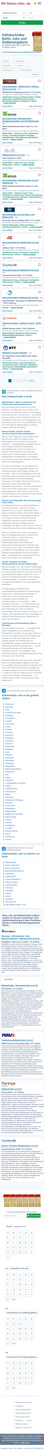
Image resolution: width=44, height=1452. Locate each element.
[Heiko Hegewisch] (9, 150)
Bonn (7, 752)
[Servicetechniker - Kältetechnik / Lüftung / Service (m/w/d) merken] (39, 81)
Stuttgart (9, 715)
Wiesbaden (10, 766)
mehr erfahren (7, 106)
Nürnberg (9, 738)
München (9, 707)
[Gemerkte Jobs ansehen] (35, 3)
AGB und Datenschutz (23, 1417)
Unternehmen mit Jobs (19, 1268)
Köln (7, 710)
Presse (29, 1420)
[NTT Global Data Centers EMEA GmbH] (9, 348)
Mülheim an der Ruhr (14, 814)
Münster (9, 755)
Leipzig (8, 721)
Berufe (9, 1226)
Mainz (7, 794)
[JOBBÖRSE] (15, 3)
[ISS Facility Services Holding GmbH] (9, 210)
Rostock (9, 803)
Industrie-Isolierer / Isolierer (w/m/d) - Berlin (21, 323)
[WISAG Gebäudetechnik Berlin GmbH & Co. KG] (9, 113)
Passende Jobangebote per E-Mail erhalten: (22, 1212)
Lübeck (8, 820)
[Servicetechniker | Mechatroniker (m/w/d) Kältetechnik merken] (39, 175)
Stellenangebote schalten (24, 1402)
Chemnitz (9, 797)
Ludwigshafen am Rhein (15, 783)
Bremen (8, 729)
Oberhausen (10, 792)
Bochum (9, 744)
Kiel (7, 775)
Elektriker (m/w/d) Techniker (14, 353)
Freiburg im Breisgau (14, 800)
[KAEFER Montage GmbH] (9, 318)
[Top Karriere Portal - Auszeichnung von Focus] (22, 1201)
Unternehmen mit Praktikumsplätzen (21, 1357)
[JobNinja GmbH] (9, 237)
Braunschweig (11, 831)
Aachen (8, 822)
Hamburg (9, 704)
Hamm (8, 786)
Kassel (8, 839)
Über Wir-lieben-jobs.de (23, 1413)
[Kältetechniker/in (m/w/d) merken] (39, 149)
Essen (8, 727)
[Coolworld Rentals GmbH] (9, 265)
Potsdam (9, 780)
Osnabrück (10, 772)
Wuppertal (9, 746)
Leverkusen (10, 806)
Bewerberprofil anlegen (23, 1410)
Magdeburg (10, 808)
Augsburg (9, 763)
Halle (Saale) (10, 817)
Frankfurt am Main (13, 713)
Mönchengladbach (13, 769)
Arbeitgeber (19, 1406)
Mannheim (9, 760)
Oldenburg (9, 837)
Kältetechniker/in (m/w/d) (13, 155)
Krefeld (8, 828)
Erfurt (7, 834)
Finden (22, 22)
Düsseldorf (10, 718)
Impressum (19, 1420)
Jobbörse (20, 1448)
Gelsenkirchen (11, 789)
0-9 (14, 1299)
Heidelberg (10, 825)
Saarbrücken (10, 811)
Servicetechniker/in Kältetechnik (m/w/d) (20, 298)
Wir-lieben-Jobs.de (22, 1424)
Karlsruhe (9, 758)
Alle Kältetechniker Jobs (15, 905)
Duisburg (9, 741)
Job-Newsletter (35, 1216)
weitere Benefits (10, 103)
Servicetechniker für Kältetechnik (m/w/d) (20, 243)
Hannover (9, 735)
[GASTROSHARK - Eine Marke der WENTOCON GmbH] (9, 293)
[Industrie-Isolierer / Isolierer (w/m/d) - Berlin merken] (39, 317)
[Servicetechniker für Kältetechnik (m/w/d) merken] (39, 237)
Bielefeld (9, 749)
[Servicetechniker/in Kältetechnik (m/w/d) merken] (39, 292)
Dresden (9, 732)
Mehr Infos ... (26, 1443)
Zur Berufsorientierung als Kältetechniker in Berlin (21, 52)
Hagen (8, 777)
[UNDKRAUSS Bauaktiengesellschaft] (9, 81)
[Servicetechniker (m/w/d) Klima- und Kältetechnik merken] (39, 209)
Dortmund (9, 724)
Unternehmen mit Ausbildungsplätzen (22, 1312)
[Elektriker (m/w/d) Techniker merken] (39, 347)
